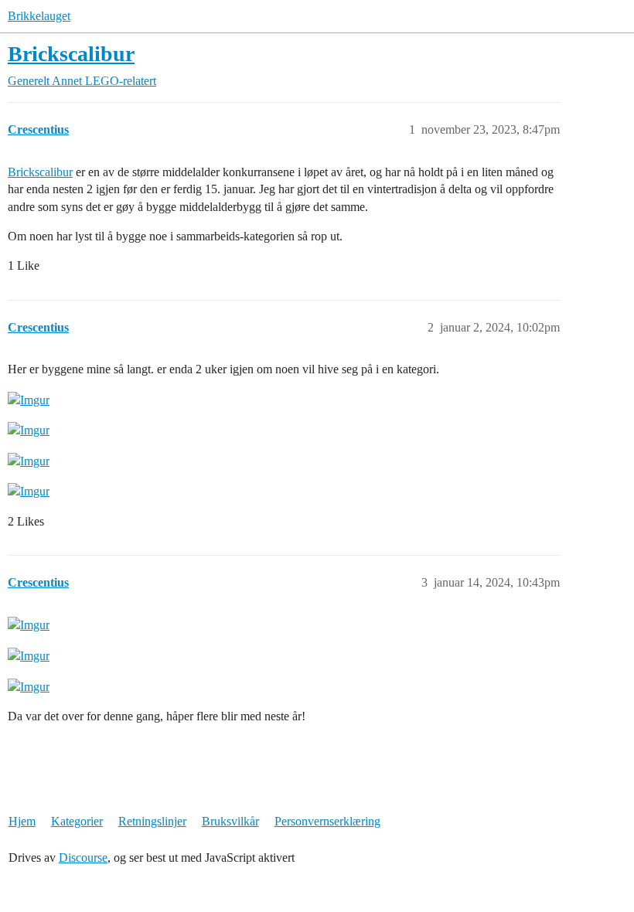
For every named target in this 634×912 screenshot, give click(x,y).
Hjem (22, 821)
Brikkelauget (39, 15)
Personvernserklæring (327, 821)
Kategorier (77, 821)
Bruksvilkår (230, 821)
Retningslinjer (152, 821)
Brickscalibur (71, 54)
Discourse (83, 857)
